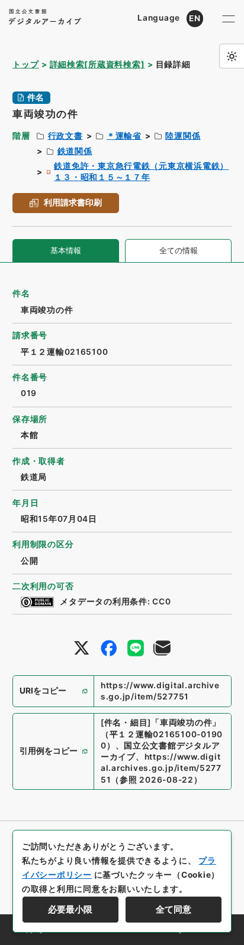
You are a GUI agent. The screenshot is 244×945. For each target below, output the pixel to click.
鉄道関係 (74, 151)
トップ (25, 64)
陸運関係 (182, 135)
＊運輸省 (124, 135)
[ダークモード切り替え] (231, 56)
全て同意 (173, 909)
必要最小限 (70, 909)
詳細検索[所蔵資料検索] (97, 64)
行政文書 (65, 135)
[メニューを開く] (228, 18)
